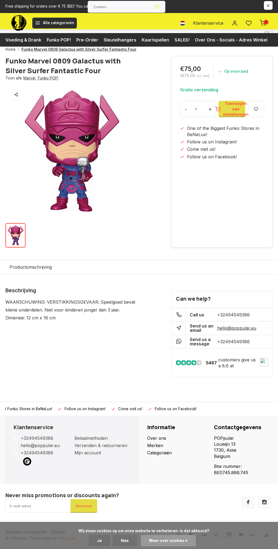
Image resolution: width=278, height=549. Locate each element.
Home (10, 49)
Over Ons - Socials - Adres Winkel (231, 40)
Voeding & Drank (23, 40)
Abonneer (83, 506)
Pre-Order (87, 40)
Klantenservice (208, 23)
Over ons (156, 438)
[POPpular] (18, 23)
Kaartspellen (155, 40)
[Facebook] (248, 502)
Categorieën (159, 452)
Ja (99, 540)
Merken (155, 445)
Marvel (29, 78)
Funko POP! (59, 40)
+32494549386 (233, 314)
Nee (125, 540)
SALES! (182, 40)
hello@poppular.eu (236, 328)
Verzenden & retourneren (100, 445)
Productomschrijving (31, 267)
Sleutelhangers (120, 40)
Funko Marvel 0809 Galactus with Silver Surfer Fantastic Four (79, 49)
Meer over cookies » (168, 540)
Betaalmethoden (91, 438)
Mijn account (87, 452)
